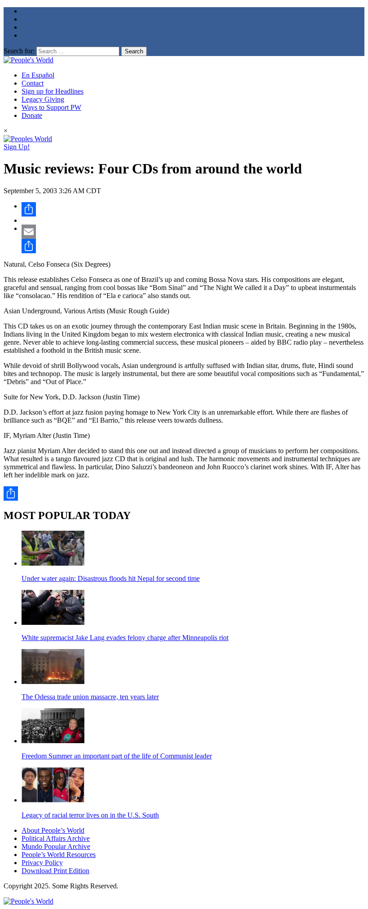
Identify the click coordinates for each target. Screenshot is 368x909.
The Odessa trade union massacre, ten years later (90, 697)
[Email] (193, 232)
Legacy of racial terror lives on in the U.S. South (90, 815)
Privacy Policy (42, 862)
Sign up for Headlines (52, 91)
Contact (33, 83)
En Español (38, 75)
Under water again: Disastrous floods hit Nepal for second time (111, 578)
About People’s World (53, 830)
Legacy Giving (43, 99)
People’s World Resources (59, 854)
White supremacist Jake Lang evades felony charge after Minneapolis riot (125, 637)
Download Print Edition (55, 870)
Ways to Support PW (51, 107)
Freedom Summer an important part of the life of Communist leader (117, 756)
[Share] (193, 209)
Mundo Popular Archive (56, 846)
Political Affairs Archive (56, 838)
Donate (32, 115)
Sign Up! (17, 147)
